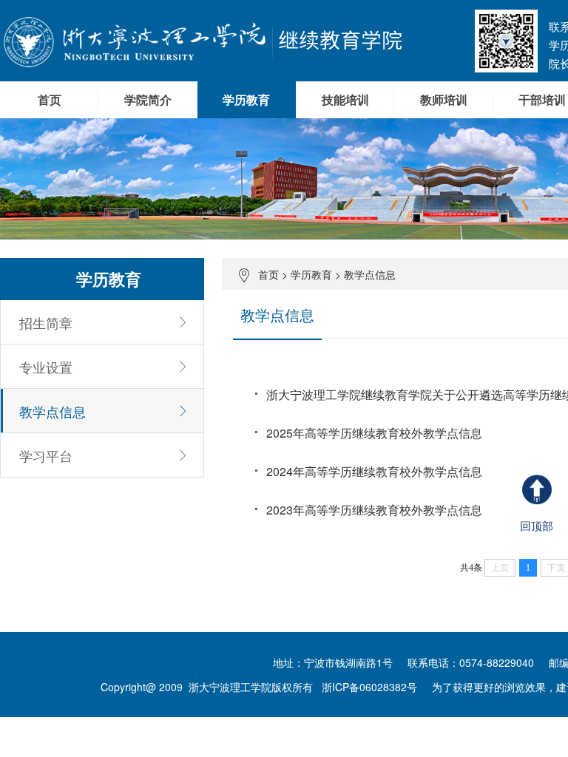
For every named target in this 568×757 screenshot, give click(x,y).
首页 (49, 99)
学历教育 (311, 274)
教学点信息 (370, 274)
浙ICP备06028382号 (369, 686)
